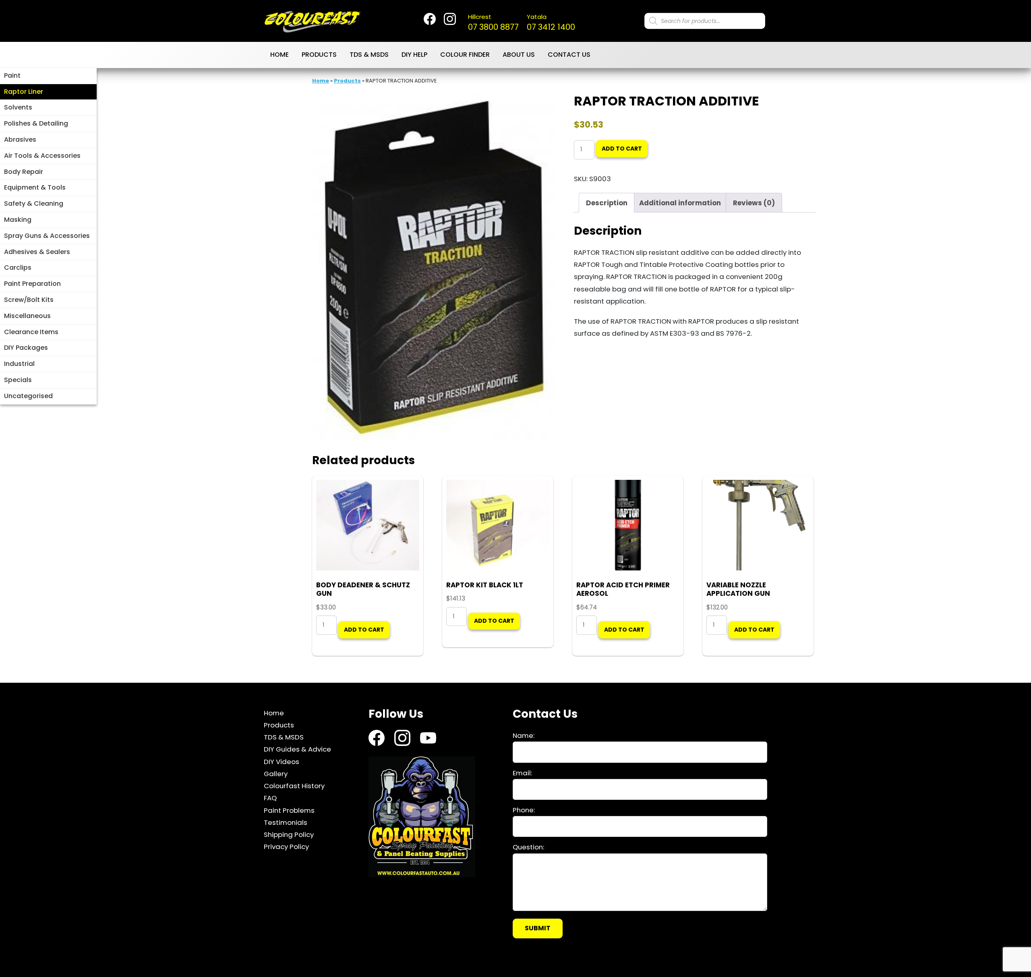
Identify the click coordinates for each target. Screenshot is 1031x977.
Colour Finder (465, 54)
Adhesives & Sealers (37, 251)
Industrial (19, 363)
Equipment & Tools (35, 187)
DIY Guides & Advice (297, 749)
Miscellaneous (27, 315)
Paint (12, 75)
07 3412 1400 (551, 22)
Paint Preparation (32, 283)
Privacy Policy (286, 847)
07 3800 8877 (493, 22)
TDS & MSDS (369, 54)
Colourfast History (294, 786)
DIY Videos (281, 761)
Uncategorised (28, 396)
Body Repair (23, 171)
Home (279, 54)
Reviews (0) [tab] (754, 203)
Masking (17, 219)
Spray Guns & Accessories (47, 235)
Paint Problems (289, 810)
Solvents (18, 107)
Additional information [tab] (680, 203)
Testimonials (285, 823)
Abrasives (20, 139)
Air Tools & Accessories (42, 155)
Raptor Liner (23, 91)
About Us (519, 54)
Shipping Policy (289, 835)
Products (319, 54)
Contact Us (569, 54)
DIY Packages (26, 347)
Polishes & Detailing (36, 123)
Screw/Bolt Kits (29, 299)
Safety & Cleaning (33, 203)
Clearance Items (31, 332)
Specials (18, 379)
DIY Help (414, 54)
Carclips (17, 267)
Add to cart (622, 149)
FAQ (270, 798)
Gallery (276, 774)
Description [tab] (606, 203)
